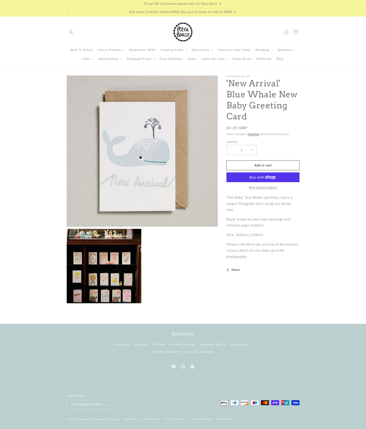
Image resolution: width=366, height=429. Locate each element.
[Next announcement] (298, 12)
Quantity (231, 141)
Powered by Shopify (107, 419)
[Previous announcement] (68, 12)
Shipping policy (224, 419)
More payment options (263, 187)
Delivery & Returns (166, 352)
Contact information (200, 419)
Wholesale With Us (213, 344)
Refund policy (131, 419)
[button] (71, 32)
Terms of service (174, 419)
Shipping (253, 134)
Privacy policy (152, 419)
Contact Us (121, 344)
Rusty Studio (240, 344)
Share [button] (235, 269)
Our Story (141, 344)
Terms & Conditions (198, 352)
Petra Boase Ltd (85, 419)
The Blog (158, 344)
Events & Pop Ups (182, 344)
